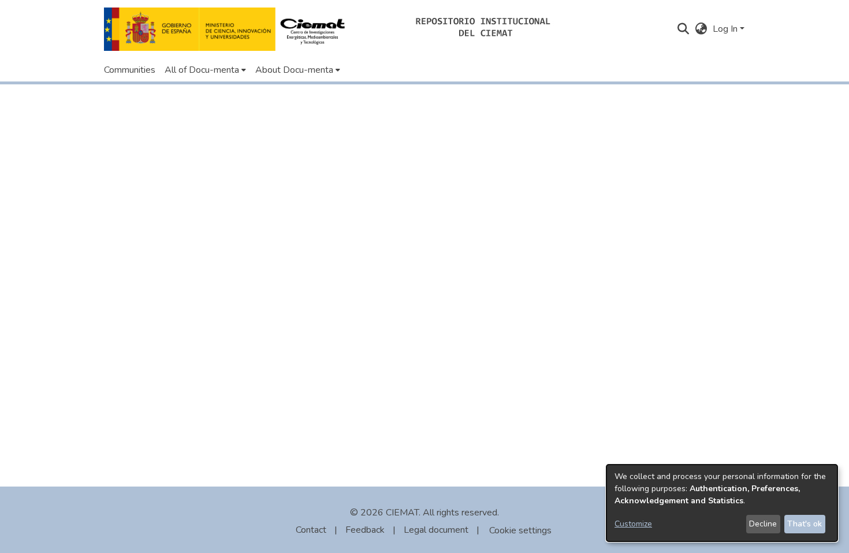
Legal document (436, 530)
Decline (763, 523)
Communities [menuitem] (129, 70)
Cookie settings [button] (520, 530)
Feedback (365, 530)
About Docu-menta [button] (294, 70)
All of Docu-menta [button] (202, 70)
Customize (633, 523)
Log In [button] (726, 29)
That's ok (804, 523)
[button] (228, 29)
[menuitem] (205, 69)
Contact (311, 530)
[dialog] (721, 503)
